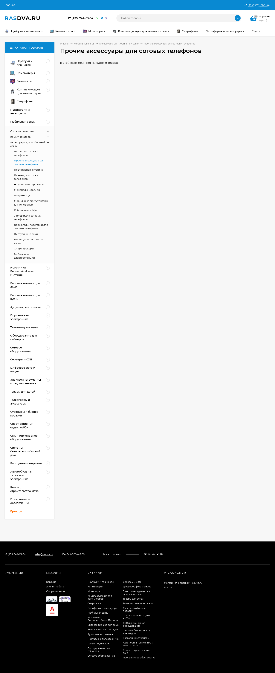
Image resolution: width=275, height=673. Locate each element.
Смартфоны (94, 603)
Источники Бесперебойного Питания (103, 619)
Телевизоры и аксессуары (138, 603)
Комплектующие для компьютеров (100, 597)
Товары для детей (133, 598)
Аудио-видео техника (100, 634)
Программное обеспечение (139, 657)
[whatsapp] (153, 554)
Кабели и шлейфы (25, 210)
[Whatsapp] (97, 18)
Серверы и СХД (132, 582)
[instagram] (150, 554)
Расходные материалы (136, 638)
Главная (9, 5)
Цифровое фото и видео (137, 586)
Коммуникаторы (20, 136)
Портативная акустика (28, 169)
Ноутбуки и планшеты (101, 582)
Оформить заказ (55, 591)
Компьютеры (95, 586)
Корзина (51, 582)
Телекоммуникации (99, 643)
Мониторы (94, 591)
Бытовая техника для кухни (103, 629)
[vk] (145, 554)
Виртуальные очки (26, 233)
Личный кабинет (55, 586)
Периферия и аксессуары (102, 608)
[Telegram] (101, 18)
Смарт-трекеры (24, 248)
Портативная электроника (103, 639)
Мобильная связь (84, 43)
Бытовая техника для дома (103, 624)
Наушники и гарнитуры (29, 184)
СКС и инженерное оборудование (134, 624)
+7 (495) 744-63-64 (80, 18)
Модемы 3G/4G (23, 195)
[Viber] (106, 18)
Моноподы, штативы (27, 189)
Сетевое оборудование (101, 655)
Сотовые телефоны (22, 131)
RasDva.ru (196, 582)
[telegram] (157, 554)
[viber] (161, 554)
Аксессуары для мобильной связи (119, 43)
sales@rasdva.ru (44, 554)
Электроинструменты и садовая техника (136, 592)
